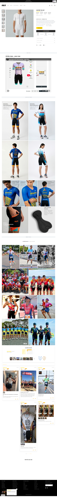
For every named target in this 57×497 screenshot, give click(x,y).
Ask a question (39, 42)
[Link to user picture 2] (4, 392)
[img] (5, 367)
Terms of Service (25, 486)
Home (8, 5)
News (24, 5)
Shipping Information (40, 38)
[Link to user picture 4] (44, 418)
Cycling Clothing (3, 485)
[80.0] (44, 358)
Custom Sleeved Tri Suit (15, 482)
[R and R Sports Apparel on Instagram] (45, 487)
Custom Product (16, 5)
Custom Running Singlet (15, 486)
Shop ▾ (11, 5)
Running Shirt (35, 487)
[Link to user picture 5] (46, 418)
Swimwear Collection (4, 487)
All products (3, 482)
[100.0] (40, 358)
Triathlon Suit (35, 482)
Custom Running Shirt (15, 487)
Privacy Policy (24, 487)
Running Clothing (3, 486)
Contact (21, 5)
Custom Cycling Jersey (15, 485)
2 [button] (27, 453)
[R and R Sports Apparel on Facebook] (47, 487)
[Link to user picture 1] (11, 381)
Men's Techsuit (35, 485)
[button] (38, 11)
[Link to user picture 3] (41, 418)
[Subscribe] (52, 485)
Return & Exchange (39, 40)
